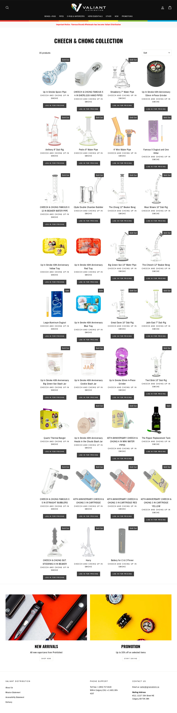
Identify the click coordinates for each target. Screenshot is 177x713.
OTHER (108, 16)
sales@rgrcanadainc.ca (149, 687)
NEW (116, 16)
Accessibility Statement (15, 697)
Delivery (9, 702)
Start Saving (130, 658)
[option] (88, 24)
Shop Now (46, 658)
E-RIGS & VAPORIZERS (75, 16)
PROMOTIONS (127, 16)
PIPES (61, 16)
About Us (9, 687)
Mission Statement (13, 692)
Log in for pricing (54, 105)
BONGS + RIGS (50, 16)
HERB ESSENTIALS (95, 16)
